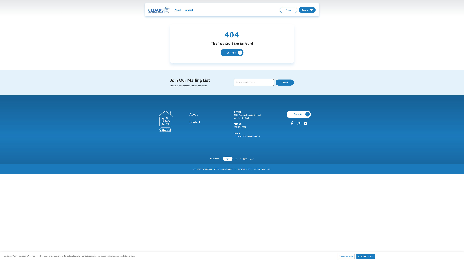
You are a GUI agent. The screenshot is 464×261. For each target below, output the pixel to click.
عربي (252, 159)
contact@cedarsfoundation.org (247, 136)
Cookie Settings (346, 256)
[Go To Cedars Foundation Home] (165, 121)
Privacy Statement (243, 169)
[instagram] (299, 123)
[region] (232, 256)
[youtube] (305, 123)
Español (238, 159)
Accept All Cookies (365, 256)
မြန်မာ (245, 159)
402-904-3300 (240, 127)
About (178, 10)
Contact (189, 10)
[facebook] (292, 123)
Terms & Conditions (262, 169)
